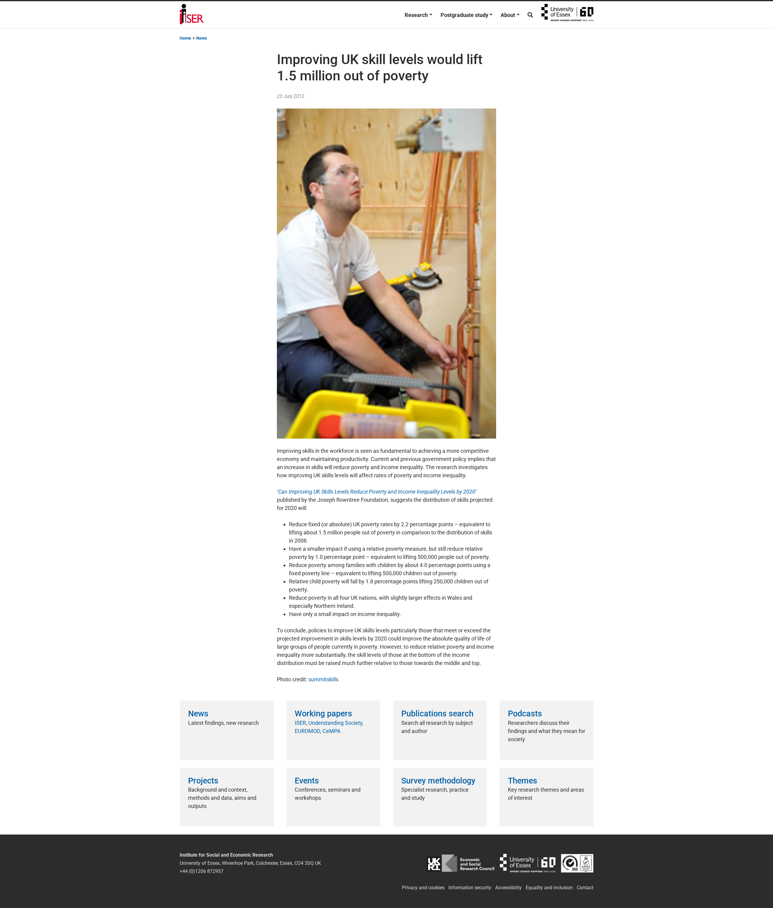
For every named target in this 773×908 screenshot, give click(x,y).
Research (416, 15)
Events (307, 781)
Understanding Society (335, 723)
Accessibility (508, 887)
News (198, 713)
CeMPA (331, 731)
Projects (203, 781)
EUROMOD (307, 731)
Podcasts (525, 713)
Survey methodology (438, 781)
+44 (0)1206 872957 (201, 871)
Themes (522, 781)
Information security (469, 887)
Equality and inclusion (549, 887)
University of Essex (567, 15)
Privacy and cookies (423, 887)
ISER (300, 723)
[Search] (530, 15)
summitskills (323, 679)
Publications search (437, 713)
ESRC (460, 863)
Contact (585, 887)
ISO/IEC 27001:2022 (577, 863)
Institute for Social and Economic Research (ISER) (192, 15)
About (508, 15)
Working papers (323, 713)
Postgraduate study (464, 15)
